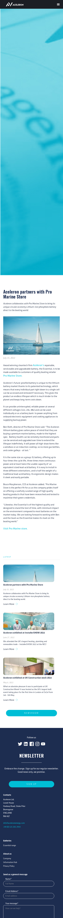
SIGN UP (32, 784)
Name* (8, 879)
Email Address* (11, 891)
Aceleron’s (38, 365)
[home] (17, 4)
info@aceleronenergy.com (14, 823)
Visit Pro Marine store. (15, 529)
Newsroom (31, 713)
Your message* (11, 903)
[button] (58, 4)
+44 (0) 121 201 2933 (12, 827)
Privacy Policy (8, 866)
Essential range (9, 845)
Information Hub (10, 862)
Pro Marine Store (12, 376)
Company (7, 858)
